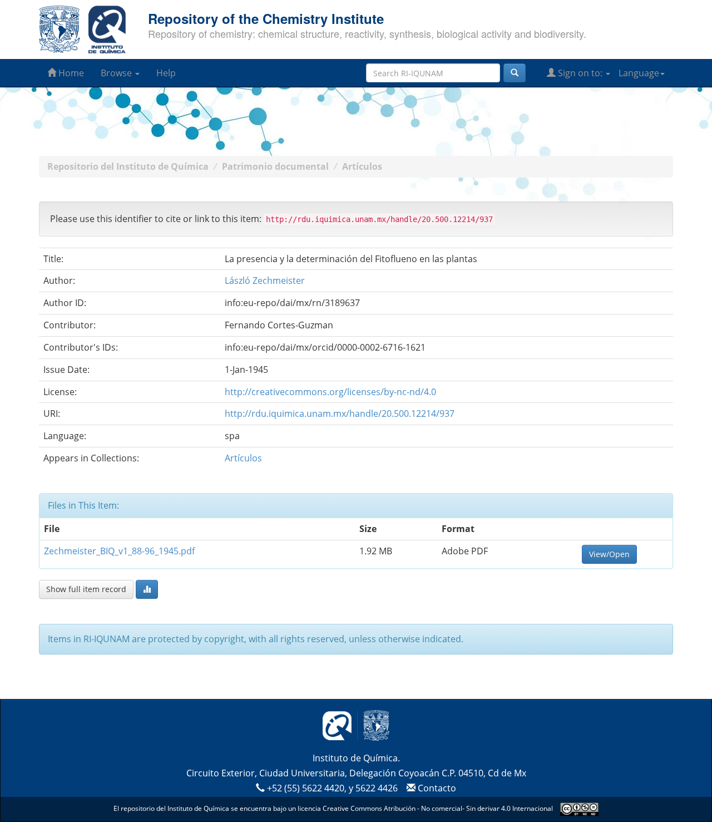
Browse (117, 73)
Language (639, 73)
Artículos (362, 166)
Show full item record (86, 589)
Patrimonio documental (275, 166)
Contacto (436, 788)
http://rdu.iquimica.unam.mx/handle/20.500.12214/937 (339, 413)
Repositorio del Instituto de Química (128, 166)
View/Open (609, 554)
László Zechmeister (265, 280)
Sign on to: (580, 73)
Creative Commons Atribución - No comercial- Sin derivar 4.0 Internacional (438, 808)
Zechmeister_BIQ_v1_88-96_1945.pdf (119, 551)
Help (166, 73)
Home (70, 73)
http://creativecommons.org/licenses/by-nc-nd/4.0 (330, 392)
